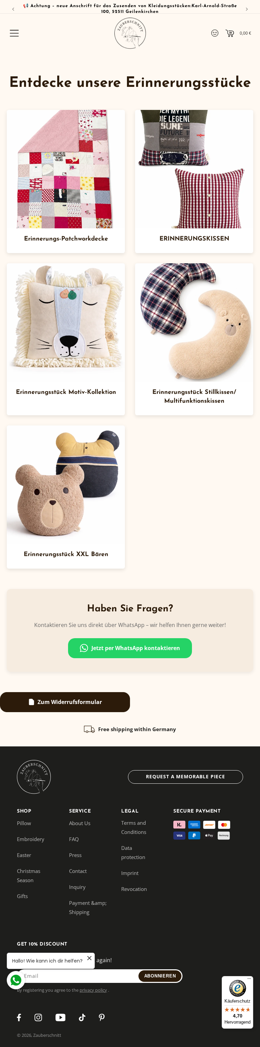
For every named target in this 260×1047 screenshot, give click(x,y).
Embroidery (30, 839)
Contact (78, 871)
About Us (79, 823)
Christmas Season (28, 875)
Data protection (133, 852)
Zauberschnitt (47, 1035)
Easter (24, 855)
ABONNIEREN (160, 975)
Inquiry (77, 886)
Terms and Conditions (133, 827)
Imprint (129, 873)
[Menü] (249, 980)
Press (75, 855)
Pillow (24, 823)
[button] (14, 33)
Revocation (134, 889)
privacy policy (93, 990)
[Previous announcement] (13, 9)
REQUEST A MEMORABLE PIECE (185, 776)
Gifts (22, 896)
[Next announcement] (246, 9)
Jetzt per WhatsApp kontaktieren (135, 648)
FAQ (74, 839)
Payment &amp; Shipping (88, 907)
